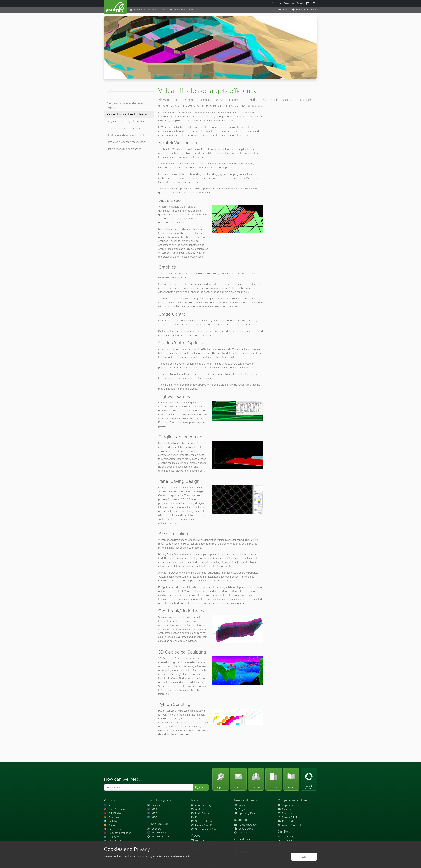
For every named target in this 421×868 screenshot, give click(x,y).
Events (253, 800)
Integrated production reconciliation (127, 142)
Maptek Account (160, 836)
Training (196, 800)
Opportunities (243, 839)
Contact (285, 9)
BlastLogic (113, 817)
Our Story (284, 831)
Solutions (289, 3)
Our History (288, 836)
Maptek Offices (290, 805)
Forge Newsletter (248, 824)
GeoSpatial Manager (119, 833)
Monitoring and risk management (125, 135)
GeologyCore (115, 829)
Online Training (203, 805)
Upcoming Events (248, 813)
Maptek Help (159, 832)
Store (300, 3)
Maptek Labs (246, 832)
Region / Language (304, 9)
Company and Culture (292, 800)
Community (288, 821)
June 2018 (151, 9)
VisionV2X (114, 837)
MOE (154, 817)
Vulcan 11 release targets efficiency (128, 114)
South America (207, 829)
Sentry (111, 825)
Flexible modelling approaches (124, 149)
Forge (139, 9)
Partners (286, 809)
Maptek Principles (291, 817)
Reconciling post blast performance (126, 128)
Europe (199, 817)
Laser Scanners (116, 809)
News (238, 800)
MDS (154, 809)
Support (156, 828)
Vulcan (111, 805)
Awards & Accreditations (295, 825)
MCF (154, 813)
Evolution (113, 821)
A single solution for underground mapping (125, 105)
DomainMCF (115, 841)
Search (202, 787)
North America (203, 813)
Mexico (203, 825)
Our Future (288, 840)
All (108, 96)
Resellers (287, 813)
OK (304, 856)
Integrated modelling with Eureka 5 (126, 121)
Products (276, 3)
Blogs (242, 809)
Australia (199, 809)
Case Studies (246, 828)
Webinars (200, 840)
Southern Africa (203, 821)
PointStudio (114, 813)
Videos (195, 835)
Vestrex (156, 805)
